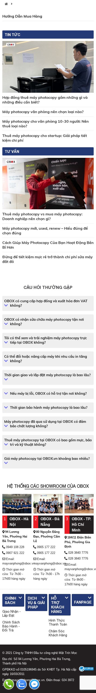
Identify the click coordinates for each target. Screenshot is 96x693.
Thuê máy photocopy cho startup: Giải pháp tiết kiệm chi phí (44, 138)
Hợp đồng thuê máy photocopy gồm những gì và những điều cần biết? (45, 99)
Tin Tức (12, 34)
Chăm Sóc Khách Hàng (58, 633)
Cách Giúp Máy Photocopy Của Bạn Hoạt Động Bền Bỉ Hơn (48, 245)
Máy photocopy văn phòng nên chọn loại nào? (42, 111)
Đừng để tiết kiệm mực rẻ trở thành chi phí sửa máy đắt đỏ (47, 259)
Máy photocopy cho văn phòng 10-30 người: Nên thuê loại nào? (45, 123)
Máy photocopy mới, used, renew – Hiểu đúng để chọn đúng (45, 230)
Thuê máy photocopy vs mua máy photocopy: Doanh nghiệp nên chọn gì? (42, 216)
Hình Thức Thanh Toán (58, 622)
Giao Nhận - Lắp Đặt (11, 613)
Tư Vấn (12, 151)
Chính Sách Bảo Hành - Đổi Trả (11, 626)
